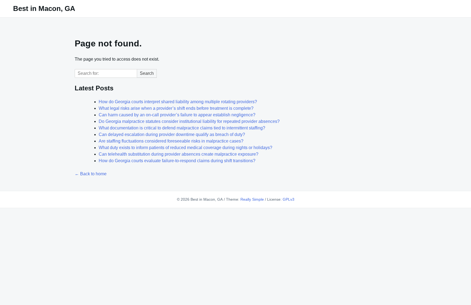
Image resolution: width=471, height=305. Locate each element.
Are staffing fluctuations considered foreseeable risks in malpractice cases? (171, 141)
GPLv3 (288, 199)
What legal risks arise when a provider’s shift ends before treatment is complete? (176, 108)
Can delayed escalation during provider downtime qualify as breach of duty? (172, 134)
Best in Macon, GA (44, 8)
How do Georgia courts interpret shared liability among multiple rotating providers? (178, 101)
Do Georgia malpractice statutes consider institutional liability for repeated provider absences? (189, 121)
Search (147, 73)
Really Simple (252, 199)
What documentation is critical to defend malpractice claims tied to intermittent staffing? (182, 128)
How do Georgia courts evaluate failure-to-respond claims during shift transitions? (177, 160)
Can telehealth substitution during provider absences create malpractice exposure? (178, 154)
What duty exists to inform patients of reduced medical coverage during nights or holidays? (185, 147)
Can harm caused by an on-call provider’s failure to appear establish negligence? (177, 114)
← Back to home (91, 173)
